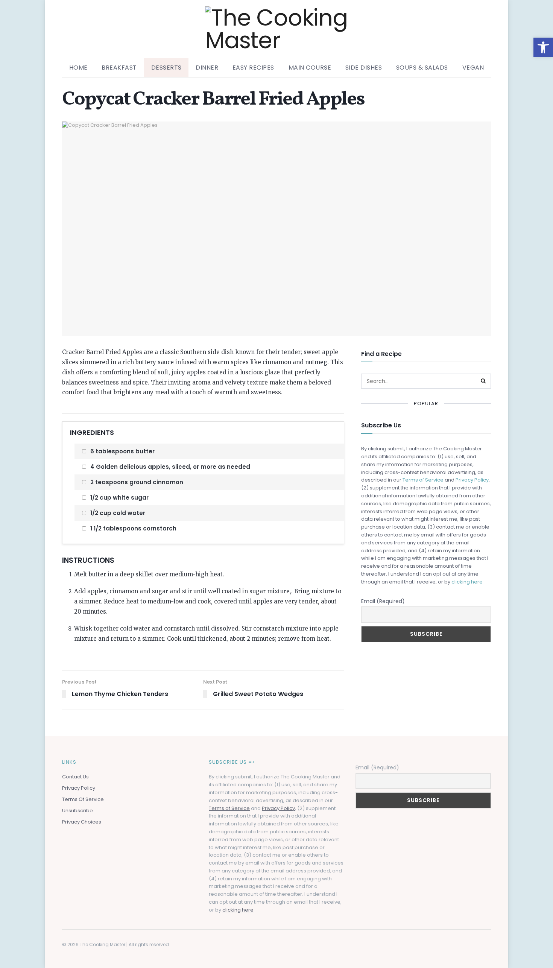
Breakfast (119, 67)
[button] (543, 47)
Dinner (207, 67)
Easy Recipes (253, 67)
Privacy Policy (472, 479)
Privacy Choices (81, 821)
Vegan (473, 67)
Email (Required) (383, 601)
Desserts (166, 67)
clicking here (467, 581)
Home (78, 67)
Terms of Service (423, 479)
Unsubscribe (77, 810)
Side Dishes (363, 67)
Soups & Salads (422, 67)
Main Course (310, 67)
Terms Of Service (83, 799)
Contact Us (75, 776)
